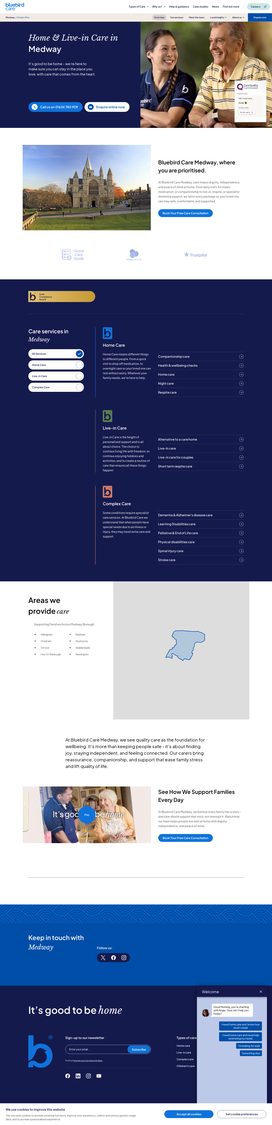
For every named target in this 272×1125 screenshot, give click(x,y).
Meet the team (196, 17)
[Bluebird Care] (15, 9)
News (215, 6)
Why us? (157, 6)
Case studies (200, 6)
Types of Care (137, 6)
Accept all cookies (189, 1114)
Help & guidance (179, 6)
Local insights (217, 17)
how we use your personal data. (88, 1060)
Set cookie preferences (242, 1114)
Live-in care (184, 1052)
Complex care (185, 1059)
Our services (176, 17)
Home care (183, 1045)
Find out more (231, 6)
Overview (159, 17)
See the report (245, 112)
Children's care (186, 1066)
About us (237, 17)
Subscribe (139, 1049)
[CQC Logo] (247, 89)
